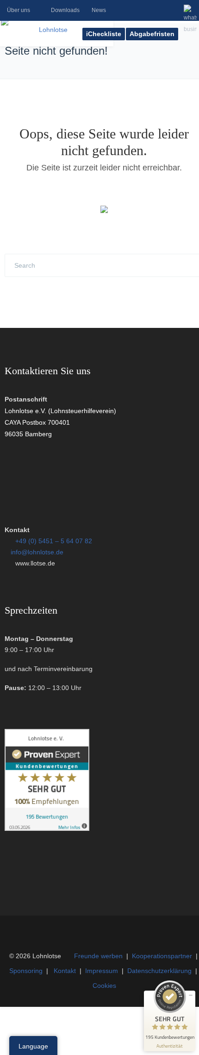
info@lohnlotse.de (37, 552)
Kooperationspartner (162, 956)
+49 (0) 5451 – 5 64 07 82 (53, 541)
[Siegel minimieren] (190, 995)
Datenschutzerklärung (159, 970)
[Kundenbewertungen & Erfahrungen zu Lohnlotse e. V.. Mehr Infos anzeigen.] (47, 828)
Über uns (18, 10)
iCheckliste (103, 34)
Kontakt (65, 970)
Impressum (101, 970)
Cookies (104, 985)
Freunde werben (98, 956)
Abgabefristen (152, 34)
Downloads (65, 10)
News (99, 10)
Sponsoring (26, 970)
